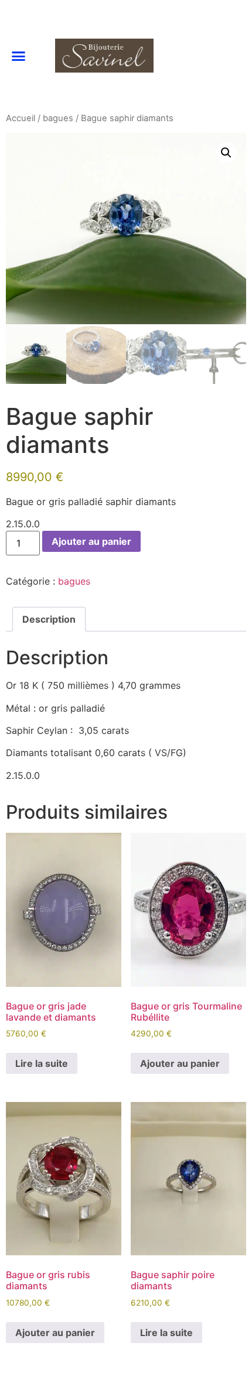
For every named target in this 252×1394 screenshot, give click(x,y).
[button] (19, 56)
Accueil (20, 118)
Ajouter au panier (91, 541)
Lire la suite (41, 1063)
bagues (58, 118)
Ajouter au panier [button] (180, 1063)
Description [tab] (49, 619)
